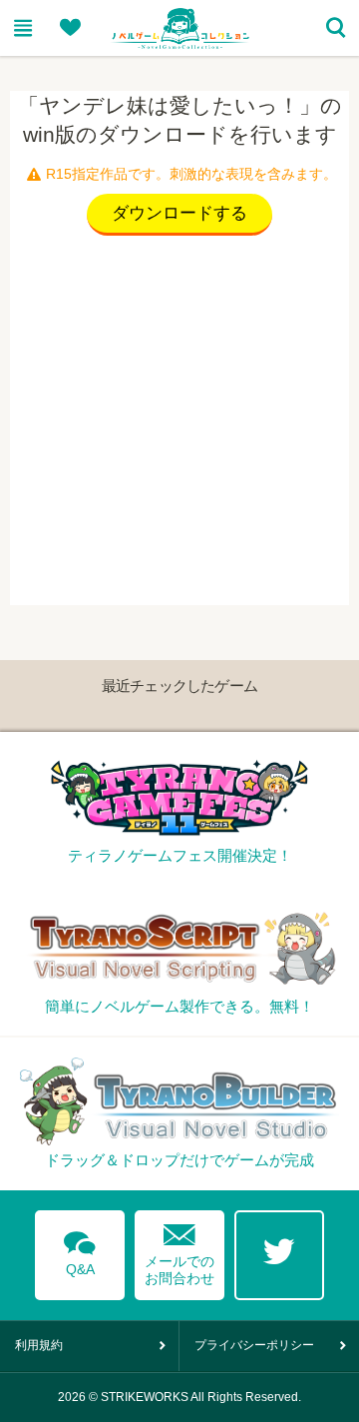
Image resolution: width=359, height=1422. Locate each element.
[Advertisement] (179, 425)
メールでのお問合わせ (179, 1249)
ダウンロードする (179, 213)
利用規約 (39, 1345)
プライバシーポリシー (254, 1345)
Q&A (80, 1250)
